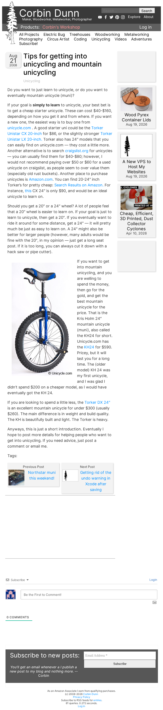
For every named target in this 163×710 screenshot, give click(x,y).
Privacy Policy (81, 697)
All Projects (29, 34)
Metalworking (136, 34)
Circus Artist (58, 39)
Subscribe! (28, 43)
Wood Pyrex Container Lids (136, 117)
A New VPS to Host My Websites (136, 166)
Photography (31, 39)
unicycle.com (19, 128)
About (148, 17)
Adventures (141, 39)
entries (97, 700)
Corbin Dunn (90, 694)
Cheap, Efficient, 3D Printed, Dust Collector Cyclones (136, 221)
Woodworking (107, 34)
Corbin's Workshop (61, 27)
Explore (134, 17)
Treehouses (79, 34)
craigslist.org (76, 150)
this (28, 191)
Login (153, 579)
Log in (145, 27)
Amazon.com (41, 179)
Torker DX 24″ (97, 402)
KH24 (89, 347)
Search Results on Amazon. (79, 185)
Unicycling (100, 39)
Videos (121, 39)
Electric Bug (54, 34)
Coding (80, 39)
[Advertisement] (60, 527)
